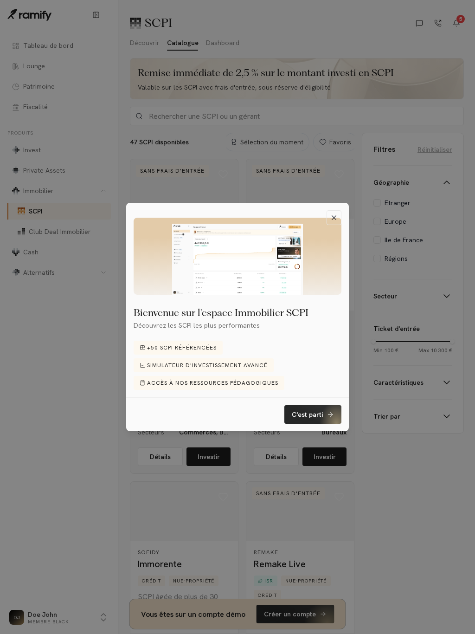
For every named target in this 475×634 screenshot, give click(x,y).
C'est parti (307, 414)
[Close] (334, 217)
